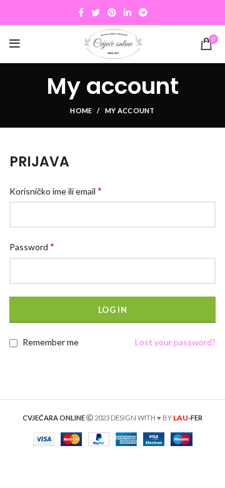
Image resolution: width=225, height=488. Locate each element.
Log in (112, 310)
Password (31, 246)
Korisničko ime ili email (55, 190)
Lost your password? (175, 342)
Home (81, 110)
